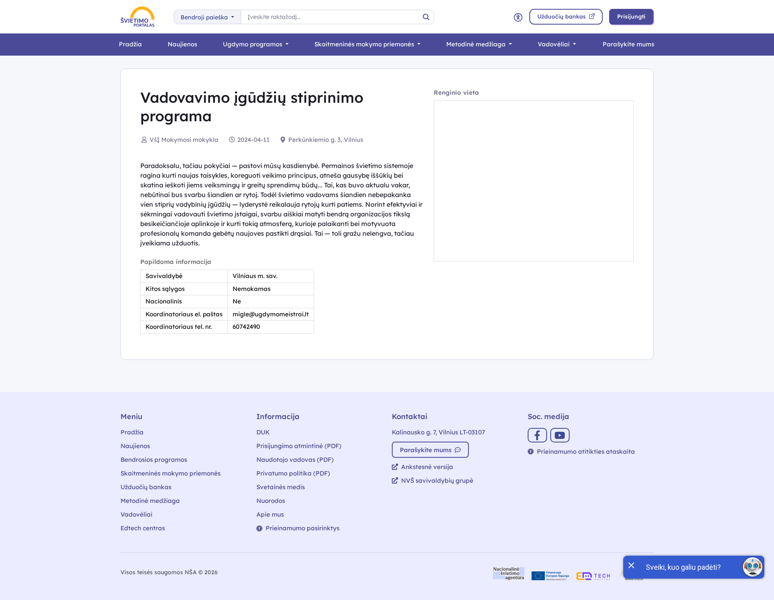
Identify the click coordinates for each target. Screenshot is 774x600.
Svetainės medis (280, 487)
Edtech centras (143, 528)
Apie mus (270, 514)
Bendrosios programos (154, 459)
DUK (263, 432)
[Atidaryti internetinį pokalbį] (752, 567)
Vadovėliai (554, 44)
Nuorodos (270, 500)
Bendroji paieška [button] (205, 17)
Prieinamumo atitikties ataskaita (586, 451)
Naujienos (182, 44)
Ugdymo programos (253, 44)
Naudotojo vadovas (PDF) (295, 459)
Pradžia (130, 44)
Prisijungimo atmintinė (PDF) (298, 446)
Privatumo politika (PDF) (293, 473)
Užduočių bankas (146, 487)
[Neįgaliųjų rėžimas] (518, 17)
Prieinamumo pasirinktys (302, 528)
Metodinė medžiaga (476, 44)
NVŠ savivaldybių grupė (437, 480)
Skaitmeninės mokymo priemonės (365, 44)
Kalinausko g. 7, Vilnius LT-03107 (438, 432)
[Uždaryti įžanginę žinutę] (630, 565)
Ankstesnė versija (427, 467)
